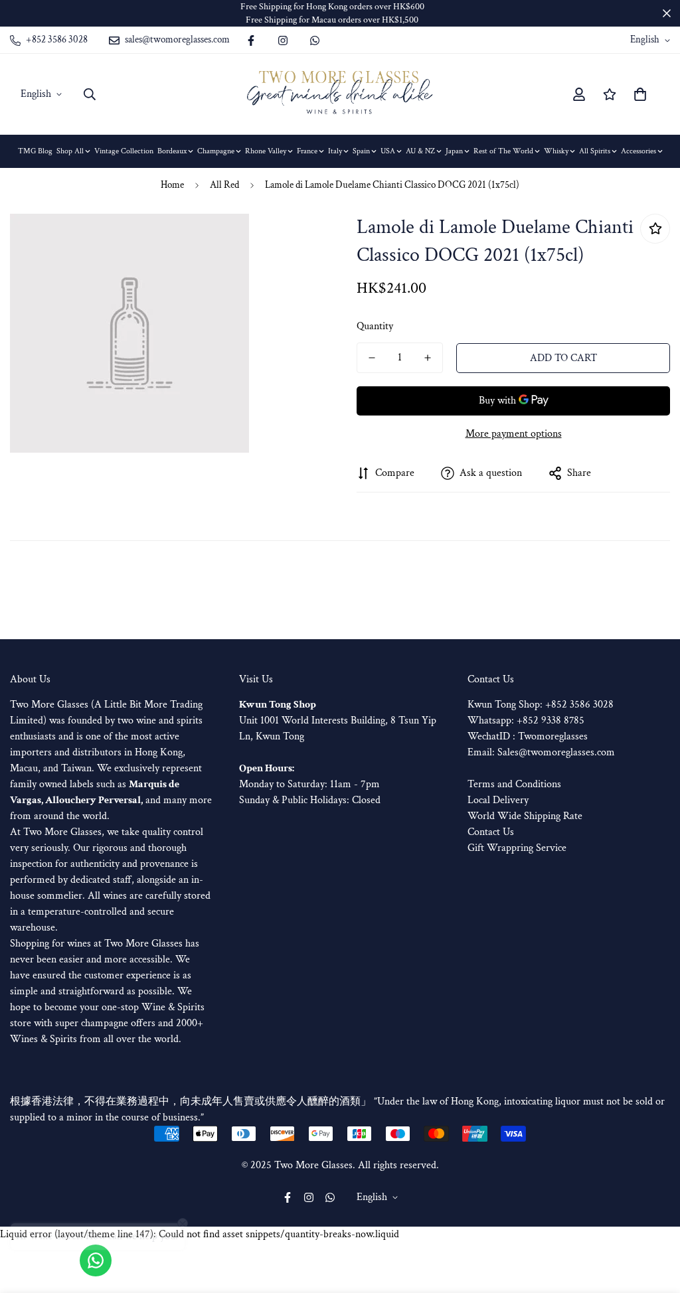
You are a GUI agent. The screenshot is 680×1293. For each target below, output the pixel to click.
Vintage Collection (123, 151)
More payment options (514, 434)
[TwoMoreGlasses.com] (340, 94)
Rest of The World (503, 151)
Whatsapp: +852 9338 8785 (526, 720)
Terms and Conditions (514, 784)
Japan (454, 151)
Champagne (215, 151)
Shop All (70, 151)
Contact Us (491, 832)
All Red (224, 185)
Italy (335, 151)
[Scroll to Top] (654, 1220)
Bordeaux (172, 151)
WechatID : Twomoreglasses (528, 736)
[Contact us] (96, 1260)
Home (172, 185)
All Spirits (594, 151)
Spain (361, 151)
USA (388, 151)
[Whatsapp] (315, 40)
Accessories (638, 151)
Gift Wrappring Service (517, 848)
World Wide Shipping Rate (525, 816)
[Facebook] (251, 40)
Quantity (375, 326)
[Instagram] (283, 40)
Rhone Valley (265, 151)
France (307, 151)
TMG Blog (35, 151)
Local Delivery (498, 800)
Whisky (556, 151)
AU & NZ (420, 151)
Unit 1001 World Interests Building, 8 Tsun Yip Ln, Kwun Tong (337, 720)
